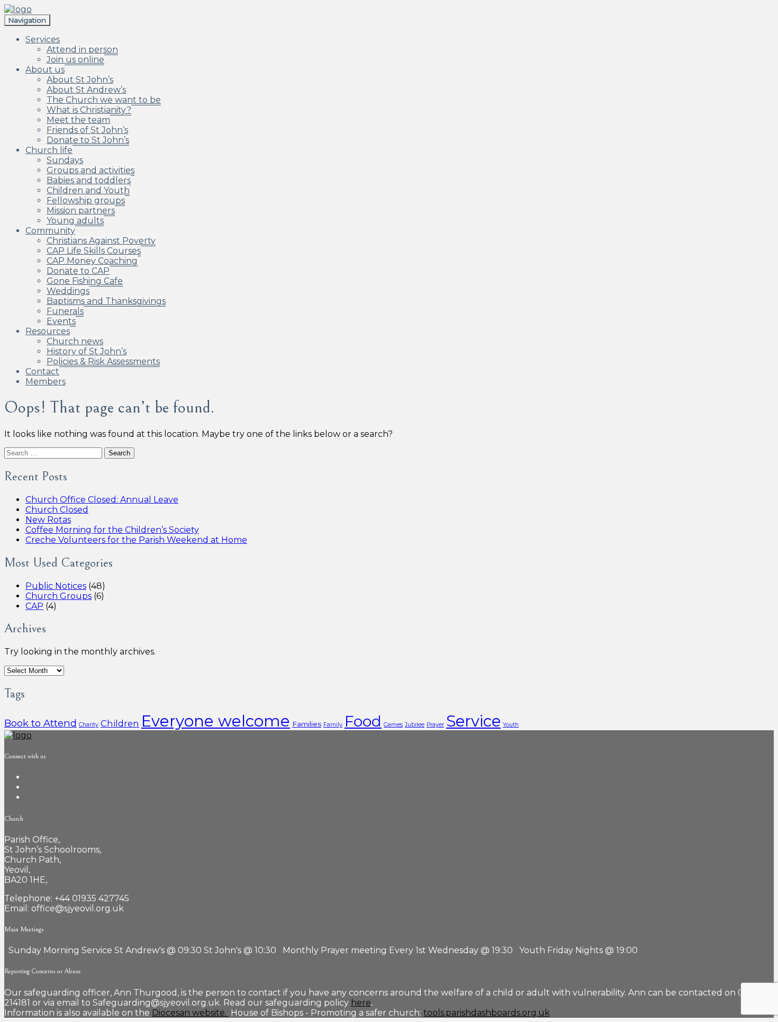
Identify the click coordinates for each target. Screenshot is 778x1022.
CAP (34, 606)
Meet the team (78, 120)
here (361, 1003)
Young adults (75, 221)
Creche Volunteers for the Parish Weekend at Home (136, 540)
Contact (42, 371)
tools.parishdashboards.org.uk (486, 1013)
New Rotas (48, 520)
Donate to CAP (78, 271)
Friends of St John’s (87, 130)
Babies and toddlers (89, 180)
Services (42, 39)
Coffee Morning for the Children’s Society (112, 530)
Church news (75, 341)
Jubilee (414, 724)
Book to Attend (40, 723)
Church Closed (56, 510)
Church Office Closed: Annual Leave (101, 500)
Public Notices (55, 586)
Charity (88, 724)
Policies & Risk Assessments (103, 361)
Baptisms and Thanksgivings (106, 301)
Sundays (65, 160)
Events (61, 321)
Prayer (435, 724)
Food (363, 721)
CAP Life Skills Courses (94, 251)
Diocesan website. (190, 1013)
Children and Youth (88, 190)
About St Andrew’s (86, 90)
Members (45, 381)
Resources (47, 331)
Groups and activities (90, 170)
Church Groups (58, 596)
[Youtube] (28, 797)
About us (45, 70)
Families (306, 724)
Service (473, 721)
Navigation (27, 20)
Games (393, 724)
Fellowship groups (86, 200)
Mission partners (81, 210)
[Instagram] (28, 787)
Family (332, 724)
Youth (511, 724)
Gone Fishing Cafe (85, 281)
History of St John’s (86, 351)
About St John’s (80, 80)
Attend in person (82, 49)
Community (50, 231)
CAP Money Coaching (92, 261)
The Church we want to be (104, 100)
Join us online (75, 60)
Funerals (65, 311)
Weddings (68, 291)
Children (120, 723)
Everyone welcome (215, 721)
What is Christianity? (89, 110)
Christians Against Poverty (101, 241)
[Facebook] (28, 777)
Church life (49, 150)
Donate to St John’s (88, 140)
